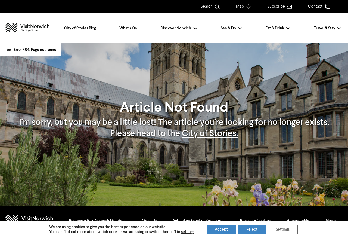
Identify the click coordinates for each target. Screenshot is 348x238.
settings (187, 232)
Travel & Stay (324, 28)
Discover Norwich (175, 28)
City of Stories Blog (80, 28)
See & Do (228, 28)
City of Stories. (210, 133)
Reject (251, 229)
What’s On (128, 28)
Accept (221, 229)
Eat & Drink (275, 28)
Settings (283, 229)
